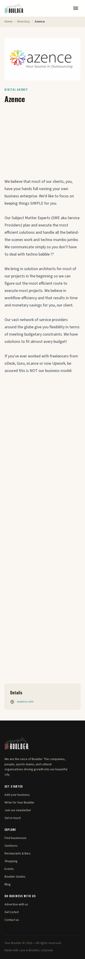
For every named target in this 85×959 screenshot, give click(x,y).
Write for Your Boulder (19, 802)
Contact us (12, 920)
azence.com (25, 701)
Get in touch (13, 818)
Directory (23, 21)
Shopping (11, 861)
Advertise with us (16, 904)
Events (9, 869)
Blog (8, 884)
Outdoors (11, 846)
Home (8, 21)
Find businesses (16, 838)
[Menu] (75, 8)
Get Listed (12, 912)
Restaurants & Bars (18, 853)
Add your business (17, 795)
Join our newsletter (18, 810)
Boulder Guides (15, 876)
